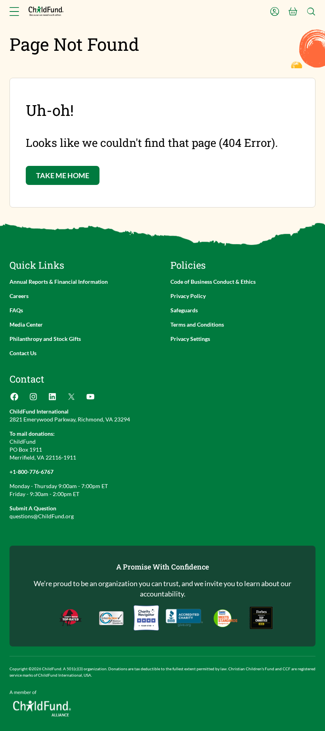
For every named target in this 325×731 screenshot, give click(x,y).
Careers (19, 295)
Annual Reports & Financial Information (59, 281)
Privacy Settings (190, 338)
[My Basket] (293, 11)
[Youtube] (90, 399)
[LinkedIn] (52, 399)
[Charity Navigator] (184, 618)
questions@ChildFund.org (42, 516)
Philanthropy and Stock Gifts (45, 338)
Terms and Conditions (197, 324)
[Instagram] (33, 399)
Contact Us (23, 353)
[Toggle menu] (14, 11)
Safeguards (184, 310)
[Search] (311, 11)
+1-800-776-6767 (32, 471)
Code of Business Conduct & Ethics (213, 281)
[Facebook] (14, 399)
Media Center (26, 324)
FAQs (16, 310)
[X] (71, 399)
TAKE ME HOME (62, 175)
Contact (27, 379)
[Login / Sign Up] (274, 11)
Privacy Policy (188, 295)
